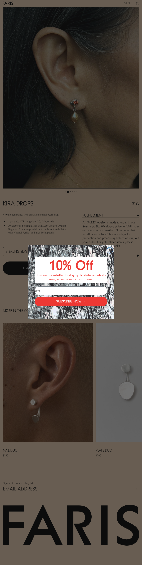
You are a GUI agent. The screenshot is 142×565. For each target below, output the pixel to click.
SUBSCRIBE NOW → (71, 301)
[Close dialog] (110, 250)
